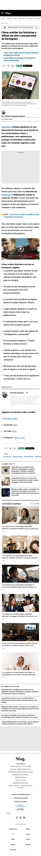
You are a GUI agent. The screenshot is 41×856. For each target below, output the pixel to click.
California (9, 18)
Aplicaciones (17, 457)
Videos (28, 829)
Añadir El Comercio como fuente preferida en (20, 27)
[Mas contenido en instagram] (24, 818)
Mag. (15, 425)
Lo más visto (8, 464)
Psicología (30, 18)
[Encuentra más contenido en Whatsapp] (12, 66)
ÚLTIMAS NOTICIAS (10, 686)
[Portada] (20, 762)
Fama (13, 839)
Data (28, 834)
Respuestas (13, 829)
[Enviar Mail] (2, 116)
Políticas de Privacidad (20, 798)
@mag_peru (19, 437)
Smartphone (28, 457)
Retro (28, 839)
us (13, 834)
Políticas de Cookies (20, 801)
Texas (15, 18)
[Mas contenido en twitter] (20, 818)
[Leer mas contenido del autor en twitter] (27, 393)
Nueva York (22, 18)
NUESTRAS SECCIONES (20, 824)
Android (38, 457)
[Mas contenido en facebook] (17, 818)
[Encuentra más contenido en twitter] (8, 66)
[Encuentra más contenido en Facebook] (3, 66)
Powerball (37, 18)
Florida (3, 18)
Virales (13, 844)
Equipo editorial (20, 764)
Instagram (7, 457)
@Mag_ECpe (11, 418)
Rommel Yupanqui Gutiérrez (15, 116)
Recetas (28, 844)
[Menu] (3, 13)
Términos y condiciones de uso (20, 794)
